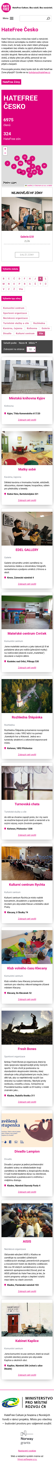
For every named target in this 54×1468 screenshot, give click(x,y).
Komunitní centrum (13, 308)
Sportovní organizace (15, 313)
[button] (7, 163)
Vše (21, 289)
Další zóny (27, 254)
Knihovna (32, 328)
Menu (5, 18)
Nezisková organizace (15, 318)
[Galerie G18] (27, 214)
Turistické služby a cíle (16, 323)
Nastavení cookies (27, 1451)
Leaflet (29, 185)
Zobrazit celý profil (27, 420)
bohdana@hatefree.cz (39, 72)
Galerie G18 (27, 236)
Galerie (46, 328)
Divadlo (7, 333)
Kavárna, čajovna (12, 328)
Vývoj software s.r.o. (27, 1459)
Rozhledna (39, 323)
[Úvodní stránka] (27, 7)
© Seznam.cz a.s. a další (43, 185)
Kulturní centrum (25, 333)
